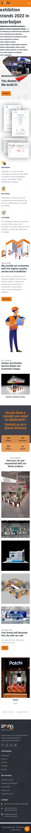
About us (4, 759)
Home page (5, 755)
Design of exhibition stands (15, 397)
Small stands (5, 787)
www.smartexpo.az (10, 816)
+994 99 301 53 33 (10, 810)
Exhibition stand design (9, 783)
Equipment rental (7, 794)
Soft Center (17, 830)
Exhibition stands (7, 780)
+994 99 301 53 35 (10, 808)
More (5, 648)
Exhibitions (5, 766)
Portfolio (4, 762)
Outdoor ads (5, 790)
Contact (6, 93)
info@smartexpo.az (10, 814)
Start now (6, 299)
